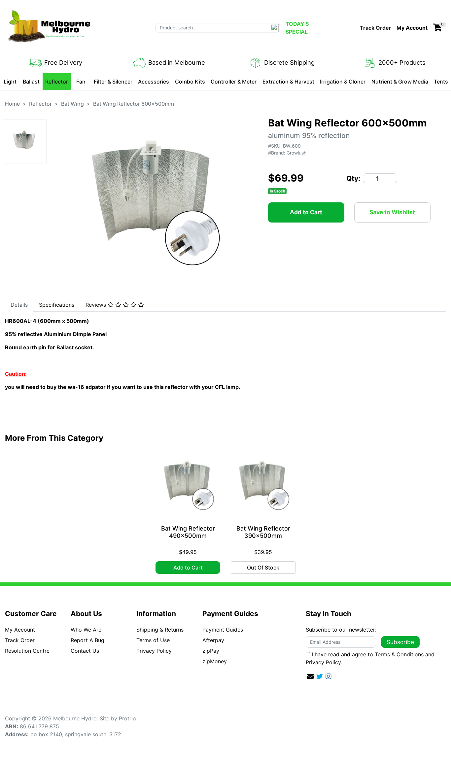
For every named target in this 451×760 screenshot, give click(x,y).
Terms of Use (153, 640)
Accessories (153, 81)
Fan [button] (81, 81)
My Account (20, 629)
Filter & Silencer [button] (113, 81)
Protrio (127, 718)
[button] (412, 27)
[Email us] (310, 676)
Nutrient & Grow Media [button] (399, 81)
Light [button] (10, 81)
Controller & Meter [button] (234, 81)
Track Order (375, 27)
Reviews (97, 304)
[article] (188, 514)
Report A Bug (87, 640)
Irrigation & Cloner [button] (342, 81)
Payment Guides (222, 629)
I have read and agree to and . (370, 658)
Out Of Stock (263, 567)
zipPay (210, 650)
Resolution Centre (27, 650)
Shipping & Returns (160, 629)
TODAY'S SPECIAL (297, 27)
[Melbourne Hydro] (49, 27)
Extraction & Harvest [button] (288, 81)
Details (19, 304)
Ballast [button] (31, 81)
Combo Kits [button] (190, 81)
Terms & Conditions (399, 654)
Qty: (353, 178)
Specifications (56, 304)
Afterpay (213, 640)
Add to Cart (306, 212)
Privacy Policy (154, 650)
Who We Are (86, 629)
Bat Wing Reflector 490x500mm (188, 532)
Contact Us (85, 650)
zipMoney (214, 661)
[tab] (19, 305)
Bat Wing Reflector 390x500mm (263, 532)
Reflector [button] (56, 81)
